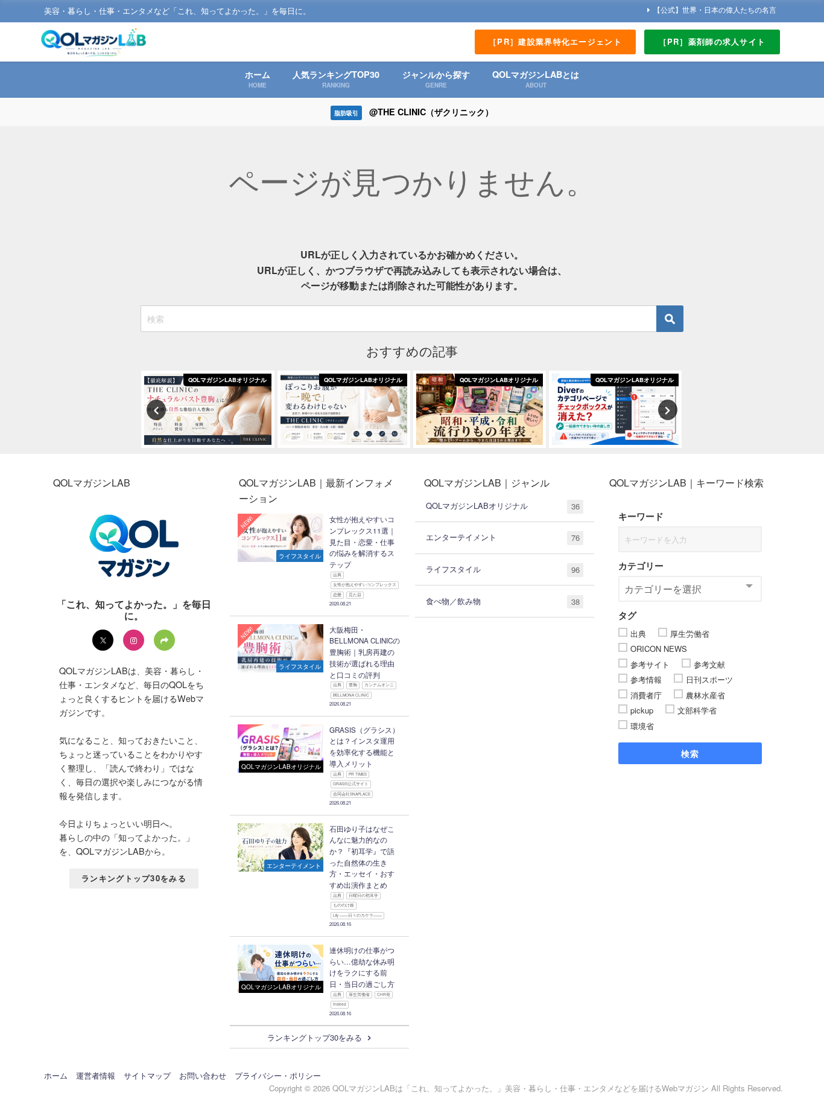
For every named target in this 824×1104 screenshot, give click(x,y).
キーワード (641, 516)
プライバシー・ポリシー (278, 1075)
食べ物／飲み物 (503, 601)
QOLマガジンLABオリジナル (503, 506)
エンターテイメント (503, 537)
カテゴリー (641, 565)
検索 (690, 753)
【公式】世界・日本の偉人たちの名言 (714, 9)
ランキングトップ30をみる (133, 878)
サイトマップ (147, 1075)
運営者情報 (95, 1075)
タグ (627, 615)
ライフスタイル (503, 569)
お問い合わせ (202, 1075)
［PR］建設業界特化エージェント (555, 41)
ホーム (56, 1075)
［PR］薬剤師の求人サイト (712, 41)
